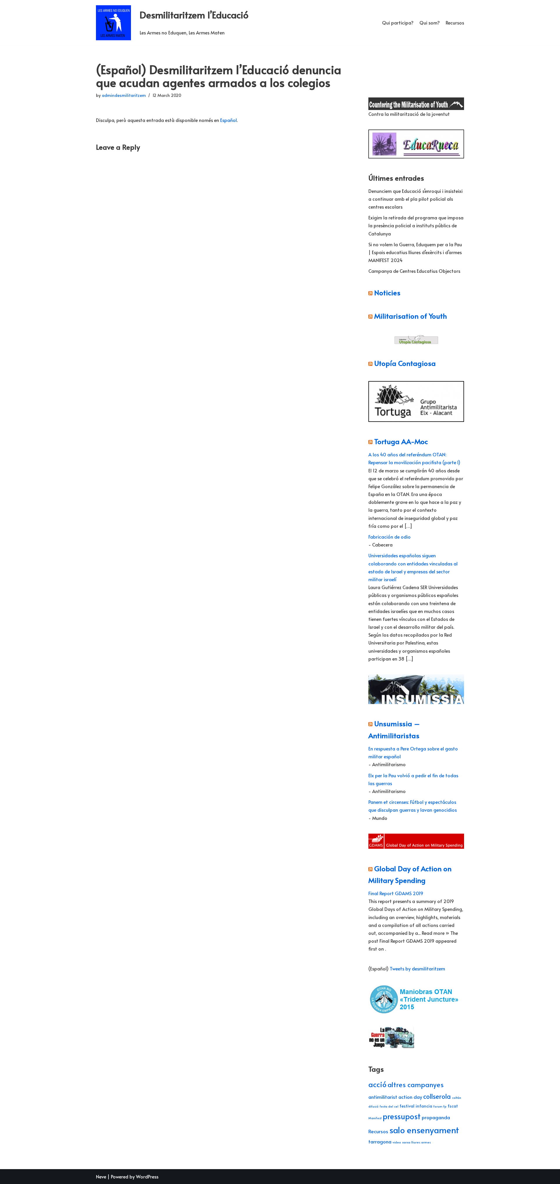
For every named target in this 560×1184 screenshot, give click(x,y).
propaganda (436, 1117)
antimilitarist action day (395, 1096)
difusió (373, 1106)
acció (377, 1084)
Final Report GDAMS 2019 (395, 893)
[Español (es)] (371, 76)
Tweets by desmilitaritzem (417, 968)
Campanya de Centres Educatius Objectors (414, 271)
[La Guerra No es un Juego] (391, 1047)
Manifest (375, 1118)
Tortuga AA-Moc (401, 441)
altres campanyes (416, 1084)
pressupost (402, 1116)
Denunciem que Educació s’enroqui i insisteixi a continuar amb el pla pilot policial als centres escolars (415, 199)
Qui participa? (398, 22)
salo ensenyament (424, 1130)
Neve (101, 1176)
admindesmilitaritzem (124, 95)
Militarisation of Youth (410, 316)
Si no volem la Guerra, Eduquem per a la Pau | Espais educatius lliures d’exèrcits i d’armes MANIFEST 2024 (415, 252)
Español (228, 120)
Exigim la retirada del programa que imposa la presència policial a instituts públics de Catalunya (415, 225)
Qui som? (429, 22)
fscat (453, 1106)
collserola (437, 1096)
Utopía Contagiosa (405, 363)
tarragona (379, 1141)
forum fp (440, 1106)
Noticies (387, 292)
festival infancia (416, 1106)
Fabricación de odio (389, 536)
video (397, 1142)
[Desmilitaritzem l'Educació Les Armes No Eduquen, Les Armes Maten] (113, 22)
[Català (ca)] (371, 65)
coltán (456, 1097)
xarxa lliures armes (416, 1142)
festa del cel (389, 1106)
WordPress (147, 1176)
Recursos (455, 22)
